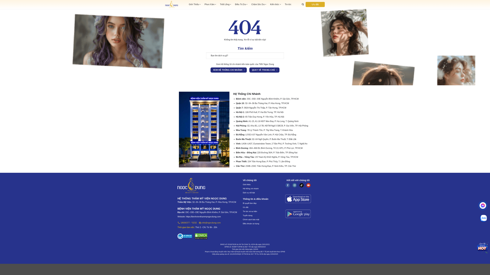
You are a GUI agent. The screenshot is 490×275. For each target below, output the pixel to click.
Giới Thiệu (194, 4)
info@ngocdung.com (211, 223)
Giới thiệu (247, 184)
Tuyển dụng (247, 215)
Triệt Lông (224, 4)
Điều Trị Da (240, 4)
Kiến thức (274, 4)
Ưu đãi (315, 4)
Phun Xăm (210, 4)
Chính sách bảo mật (251, 219)
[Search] (303, 4)
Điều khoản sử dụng (251, 224)
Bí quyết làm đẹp (249, 203)
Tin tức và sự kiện (250, 211)
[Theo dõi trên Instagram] (294, 185)
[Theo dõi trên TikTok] (301, 185)
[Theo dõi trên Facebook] (288, 185)
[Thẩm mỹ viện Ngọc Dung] (176, 4)
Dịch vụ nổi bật (249, 193)
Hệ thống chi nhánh (251, 189)
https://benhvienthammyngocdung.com (203, 217)
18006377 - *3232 (189, 223)
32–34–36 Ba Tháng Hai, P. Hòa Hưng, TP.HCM (214, 202)
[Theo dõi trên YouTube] (308, 185)
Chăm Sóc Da (258, 4)
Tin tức (288, 4)
